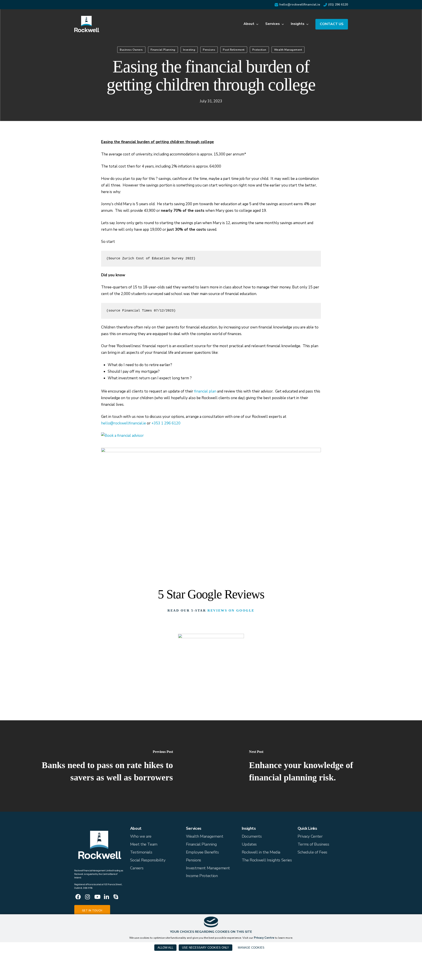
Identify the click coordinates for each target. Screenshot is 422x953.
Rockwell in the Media (261, 852)
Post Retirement (234, 50)
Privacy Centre (264, 938)
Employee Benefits (202, 852)
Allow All (165, 947)
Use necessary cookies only (205, 947)
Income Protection (202, 875)
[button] (92, 910)
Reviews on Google (231, 610)
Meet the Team (143, 844)
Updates (249, 844)
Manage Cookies (251, 947)
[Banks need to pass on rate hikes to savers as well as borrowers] (105, 766)
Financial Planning (163, 50)
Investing (189, 50)
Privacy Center (310, 836)
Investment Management (208, 868)
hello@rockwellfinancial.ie (299, 4)
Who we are (140, 836)
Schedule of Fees (312, 852)
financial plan (205, 391)
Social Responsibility (147, 860)
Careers (136, 868)
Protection (259, 50)
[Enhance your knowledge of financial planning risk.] (316, 766)
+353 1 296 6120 (165, 423)
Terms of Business (313, 844)
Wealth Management (288, 50)
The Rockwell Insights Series (267, 860)
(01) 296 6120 (338, 4)
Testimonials (141, 852)
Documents (252, 836)
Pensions (209, 50)
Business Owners (131, 50)
